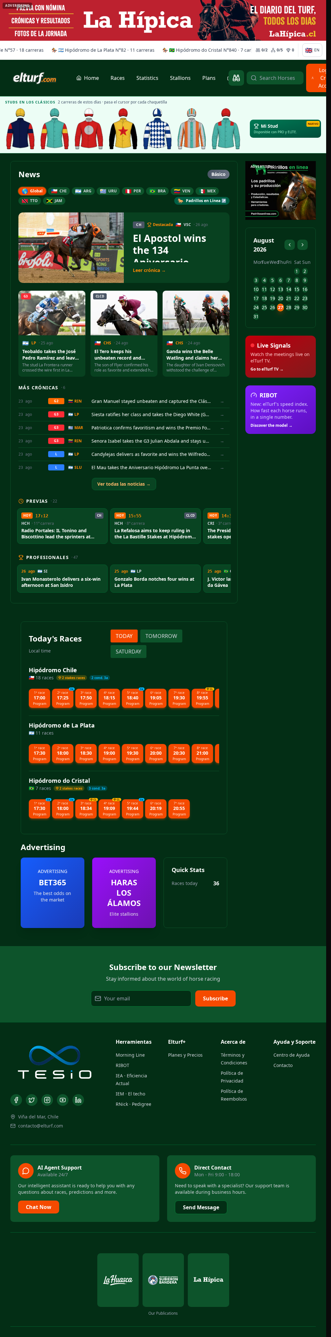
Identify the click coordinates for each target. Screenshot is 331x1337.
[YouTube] (63, 1100)
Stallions (180, 77)
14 (288, 289)
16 (304, 289)
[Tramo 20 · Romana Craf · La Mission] (54, 128)
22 (296, 298)
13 (280, 289)
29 (296, 307)
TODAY (124, 636)
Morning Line (130, 1055)
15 (296, 289)
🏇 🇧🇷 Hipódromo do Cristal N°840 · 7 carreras (201, 50)
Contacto (283, 1065)
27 (280, 307)
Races (118, 77)
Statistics (147, 77)
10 (256, 289)
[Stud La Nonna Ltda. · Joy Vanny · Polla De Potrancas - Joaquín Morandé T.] (191, 128)
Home (91, 77)
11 (264, 289)
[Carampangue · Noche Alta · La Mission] (20, 128)
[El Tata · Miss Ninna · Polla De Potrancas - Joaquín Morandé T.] (157, 128)
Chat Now (38, 1207)
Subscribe (215, 998)
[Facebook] (16, 1100)
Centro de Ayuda (291, 1055)
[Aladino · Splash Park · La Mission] (123, 128)
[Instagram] (47, 1100)
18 (264, 298)
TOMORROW (161, 636)
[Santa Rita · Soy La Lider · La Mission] (89, 128)
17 (256, 298)
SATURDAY (128, 651)
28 (288, 307)
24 (256, 307)
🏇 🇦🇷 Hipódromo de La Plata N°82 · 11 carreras (92, 50)
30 (304, 307)
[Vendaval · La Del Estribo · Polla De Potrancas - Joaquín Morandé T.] (226, 128)
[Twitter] (31, 1100)
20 (280, 298)
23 (304, 298)
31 (256, 316)
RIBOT (122, 1065)
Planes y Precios (185, 1055)
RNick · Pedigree (133, 1104)
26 (272, 307)
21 (288, 298)
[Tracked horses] (236, 78)
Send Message (201, 1207)
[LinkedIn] (78, 1100)
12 (272, 289)
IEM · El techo (130, 1094)
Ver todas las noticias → (124, 484)
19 (272, 298)
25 (264, 307)
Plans (209, 77)
